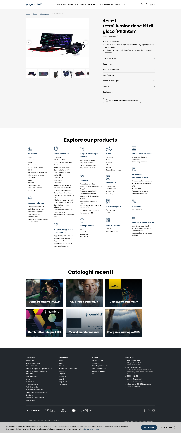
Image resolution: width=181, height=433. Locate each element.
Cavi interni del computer (63, 210)
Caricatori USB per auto (36, 212)
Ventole (109, 229)
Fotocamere (110, 210)
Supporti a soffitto (60, 241)
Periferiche (30, 361)
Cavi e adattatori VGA (62, 173)
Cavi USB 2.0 (58, 178)
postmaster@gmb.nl (134, 379)
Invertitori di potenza (139, 194)
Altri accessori (33, 222)
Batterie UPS (136, 189)
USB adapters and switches (63, 188)
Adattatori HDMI (59, 160)
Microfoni (31, 183)
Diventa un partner (98, 371)
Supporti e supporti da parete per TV (39, 369)
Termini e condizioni (130, 422)
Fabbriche (62, 377)
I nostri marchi (106, 4)
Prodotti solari (137, 210)
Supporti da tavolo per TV (63, 244)
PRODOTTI (61, 4)
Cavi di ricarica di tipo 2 (140, 226)
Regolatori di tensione (140, 191)
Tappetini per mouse (113, 170)
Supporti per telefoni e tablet (38, 219)
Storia (61, 363)
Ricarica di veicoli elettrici (35, 398)
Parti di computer (32, 387)
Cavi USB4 (57, 183)
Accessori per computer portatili (88, 202)
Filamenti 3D (110, 186)
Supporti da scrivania (87, 160)
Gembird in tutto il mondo (68, 369)
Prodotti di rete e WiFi (35, 168)
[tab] (129, 58)
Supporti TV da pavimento (63, 238)
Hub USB (30, 170)
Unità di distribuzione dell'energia (139, 158)
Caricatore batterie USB (88, 194)
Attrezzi (82, 199)
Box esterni (32, 178)
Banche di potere (34, 214)
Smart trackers (33, 217)
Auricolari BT (84, 237)
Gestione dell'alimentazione (142, 181)
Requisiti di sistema (111, 69)
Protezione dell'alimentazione (36, 392)
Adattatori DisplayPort (62, 168)
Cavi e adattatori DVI (61, 170)
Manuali (106, 86)
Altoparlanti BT (85, 234)
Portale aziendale (88, 4)
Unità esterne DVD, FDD (36, 175)
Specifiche (107, 64)
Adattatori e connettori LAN (63, 200)
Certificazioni (108, 75)
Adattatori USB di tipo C (62, 185)
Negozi (61, 379)
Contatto (62, 371)
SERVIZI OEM (120, 4)
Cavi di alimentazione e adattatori (62, 206)
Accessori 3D (110, 191)
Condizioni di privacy (146, 422)
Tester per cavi (59, 212)
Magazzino (62, 374)
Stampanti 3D (111, 189)
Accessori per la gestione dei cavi (64, 216)
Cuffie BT (83, 232)
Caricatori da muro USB (36, 207)
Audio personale (31, 377)
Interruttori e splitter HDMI (63, 162)
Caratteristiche (109, 58)
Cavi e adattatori (32, 366)
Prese (108, 213)
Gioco (35, 14)
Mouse (30, 162)
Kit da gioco (44, 14)
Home (28, 14)
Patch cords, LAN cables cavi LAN (64, 196)
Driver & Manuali (97, 361)
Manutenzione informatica (89, 210)
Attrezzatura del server (34, 390)
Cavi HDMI (57, 157)
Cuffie (30, 180)
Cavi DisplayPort (60, 165)
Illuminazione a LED (86, 213)
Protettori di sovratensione (141, 183)
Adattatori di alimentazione (90, 196)
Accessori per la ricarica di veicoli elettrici (141, 230)
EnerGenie (29, 395)
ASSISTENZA (73, 4)
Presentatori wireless (35, 188)
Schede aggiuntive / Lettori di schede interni (90, 207)
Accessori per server (139, 162)
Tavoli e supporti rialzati (88, 165)
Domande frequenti (99, 369)
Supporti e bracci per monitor (36, 371)
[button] (86, 42)
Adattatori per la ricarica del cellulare (142, 234)
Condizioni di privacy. (91, 429)
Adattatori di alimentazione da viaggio (91, 188)
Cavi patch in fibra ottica (63, 193)
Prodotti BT (32, 190)
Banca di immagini (111, 81)
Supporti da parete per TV (63, 236)
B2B (93, 374)
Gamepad (109, 157)
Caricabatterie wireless (36, 209)
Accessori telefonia (33, 363)
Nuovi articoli (30, 400)
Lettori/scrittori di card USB (37, 173)
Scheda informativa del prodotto (123, 100)
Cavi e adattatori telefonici (63, 203)
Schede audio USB (34, 185)
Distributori (63, 384)
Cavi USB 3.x (58, 180)
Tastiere (31, 157)
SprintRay (109, 194)
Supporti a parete (86, 163)
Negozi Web (63, 382)
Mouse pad (32, 165)
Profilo (61, 361)
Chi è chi (62, 366)
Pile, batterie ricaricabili (88, 191)
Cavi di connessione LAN (62, 190)
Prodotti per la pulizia (87, 184)
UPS (133, 186)
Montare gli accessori (61, 246)
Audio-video (58, 175)
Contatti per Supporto (100, 366)
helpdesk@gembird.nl (134, 367)
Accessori (29, 374)
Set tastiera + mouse (35, 160)
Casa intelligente (32, 384)
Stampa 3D (30, 382)
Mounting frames (112, 231)
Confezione (107, 92)
